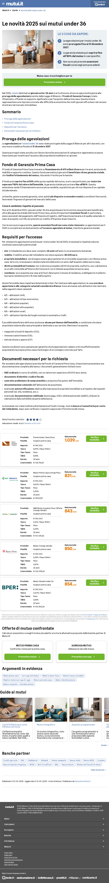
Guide (15, 10)
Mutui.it (5, 10)
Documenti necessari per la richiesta (22, 131)
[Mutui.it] (14, 6)
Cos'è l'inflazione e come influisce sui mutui (14, 725)
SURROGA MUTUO (81, 645)
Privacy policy (8, 852)
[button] (3, 3)
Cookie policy (8, 855)
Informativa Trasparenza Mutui (95, 615)
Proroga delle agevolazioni (17, 119)
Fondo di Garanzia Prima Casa (19, 123)
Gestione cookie (9, 862)
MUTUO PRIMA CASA (27, 645)
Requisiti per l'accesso (15, 127)
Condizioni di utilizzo (10, 857)
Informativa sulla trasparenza (13, 860)
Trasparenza (91, 619)
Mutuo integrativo (46, 724)
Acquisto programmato (83, 724)
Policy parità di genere (11, 864)
